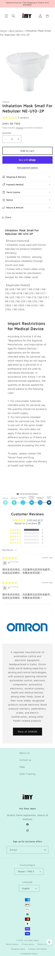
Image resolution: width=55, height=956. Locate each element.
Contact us (25, 760)
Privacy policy (28, 944)
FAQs (22, 767)
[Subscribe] (44, 850)
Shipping (19, 128)
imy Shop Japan (31, 940)
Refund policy (12, 944)
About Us (24, 753)
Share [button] (8, 217)
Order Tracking (27, 774)
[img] (9, 557)
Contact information (37, 949)
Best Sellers (16, 30)
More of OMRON (27, 731)
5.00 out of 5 (35, 520)
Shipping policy (18, 949)
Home (3, 30)
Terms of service (44, 944)
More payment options (27, 167)
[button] (6, 16)
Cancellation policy (29, 954)
